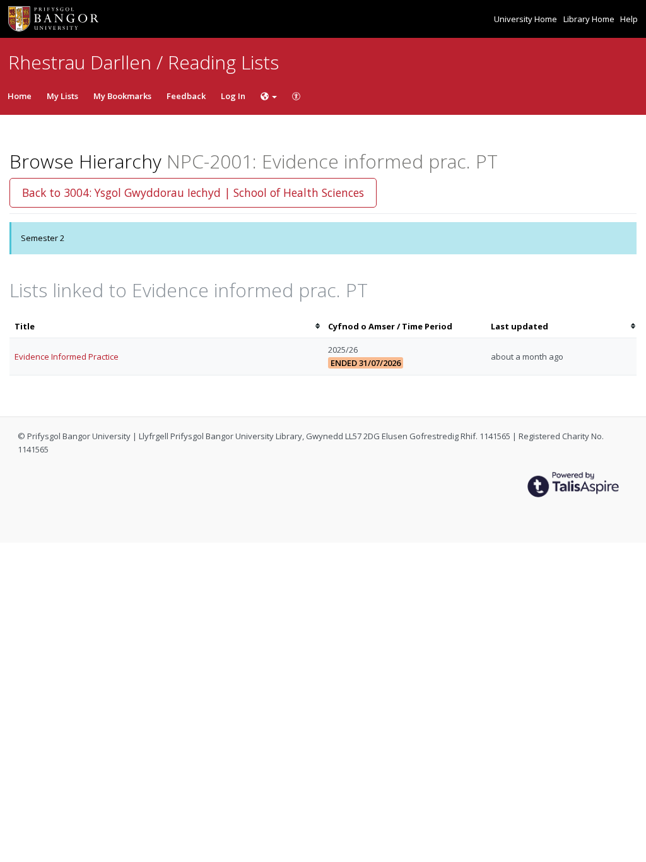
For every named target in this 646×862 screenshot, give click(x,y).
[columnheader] (166, 326)
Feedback (186, 96)
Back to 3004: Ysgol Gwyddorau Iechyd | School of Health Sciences (193, 192)
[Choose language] (269, 96)
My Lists (62, 96)
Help (629, 19)
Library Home (589, 19)
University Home (526, 19)
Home (20, 96)
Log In (233, 96)
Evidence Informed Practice (67, 356)
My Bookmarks (122, 96)
